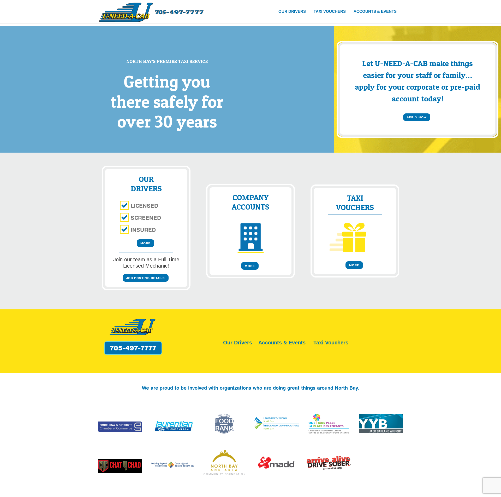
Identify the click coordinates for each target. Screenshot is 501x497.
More (145, 243)
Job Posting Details (145, 278)
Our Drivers (237, 342)
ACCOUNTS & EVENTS (375, 11)
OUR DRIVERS (292, 11)
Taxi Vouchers (330, 342)
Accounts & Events (282, 342)
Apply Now (417, 117)
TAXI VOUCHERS (330, 11)
